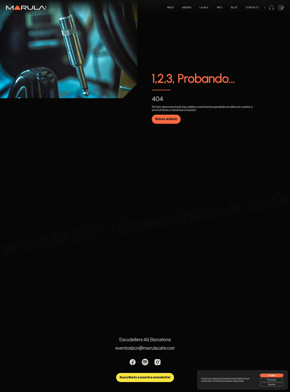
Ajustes (271, 384)
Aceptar (272, 375)
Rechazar (271, 379)
